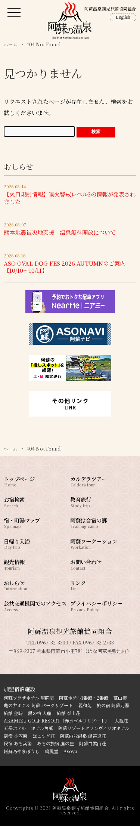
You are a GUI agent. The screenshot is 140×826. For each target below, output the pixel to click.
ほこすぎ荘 (43, 736)
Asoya (70, 751)
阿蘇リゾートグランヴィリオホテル (93, 728)
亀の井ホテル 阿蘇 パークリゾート (38, 705)
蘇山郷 (120, 697)
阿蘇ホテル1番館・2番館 (83, 697)
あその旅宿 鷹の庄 (55, 743)
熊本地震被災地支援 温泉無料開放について (60, 232)
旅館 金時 (13, 713)
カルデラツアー (88, 481)
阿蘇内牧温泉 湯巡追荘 (83, 736)
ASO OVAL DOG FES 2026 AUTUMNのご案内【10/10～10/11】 (64, 267)
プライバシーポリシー (96, 605)
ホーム (10, 448)
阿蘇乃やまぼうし (22, 751)
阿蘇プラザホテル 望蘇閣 (29, 697)
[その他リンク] (70, 415)
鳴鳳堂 (51, 751)
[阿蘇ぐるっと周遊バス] (70, 379)
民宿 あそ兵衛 (18, 743)
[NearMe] (70, 311)
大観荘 (121, 720)
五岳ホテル (15, 728)
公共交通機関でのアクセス (35, 605)
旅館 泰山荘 (68, 713)
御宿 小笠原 (15, 736)
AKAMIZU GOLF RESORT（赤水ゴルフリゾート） (56, 720)
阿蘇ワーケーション (93, 543)
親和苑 (84, 705)
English (123, 17)
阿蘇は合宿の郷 (88, 522)
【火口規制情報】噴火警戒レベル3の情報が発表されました (70, 197)
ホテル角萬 (42, 728)
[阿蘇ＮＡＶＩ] (70, 343)
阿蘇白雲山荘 (92, 743)
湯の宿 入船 (40, 713)
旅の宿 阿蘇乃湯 (113, 705)
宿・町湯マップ (22, 522)
